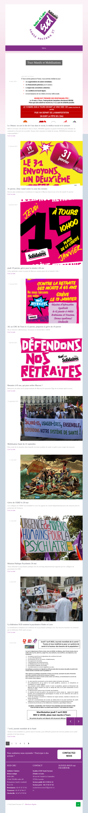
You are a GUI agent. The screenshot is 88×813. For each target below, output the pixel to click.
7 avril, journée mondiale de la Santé (22, 729)
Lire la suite (11, 136)
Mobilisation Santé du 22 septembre (22, 444)
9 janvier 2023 (13, 342)
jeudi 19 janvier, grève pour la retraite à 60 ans (26, 268)
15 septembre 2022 (12, 401)
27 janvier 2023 (12, 146)
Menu (44, 48)
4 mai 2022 (13, 582)
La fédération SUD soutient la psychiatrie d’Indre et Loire (30, 624)
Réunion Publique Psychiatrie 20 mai (22, 563)
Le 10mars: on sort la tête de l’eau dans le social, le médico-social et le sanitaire (39, 125)
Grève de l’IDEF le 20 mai (18, 502)
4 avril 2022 (13, 643)
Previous (70, 721)
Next (79, 721)
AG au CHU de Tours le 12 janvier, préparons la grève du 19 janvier (34, 327)
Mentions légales (30, 804)
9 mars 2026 (13, 81)
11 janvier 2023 (12, 284)
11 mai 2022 (13, 460)
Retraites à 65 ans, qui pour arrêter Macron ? (25, 385)
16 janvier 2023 (12, 205)
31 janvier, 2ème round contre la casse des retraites (27, 189)
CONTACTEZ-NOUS (69, 754)
